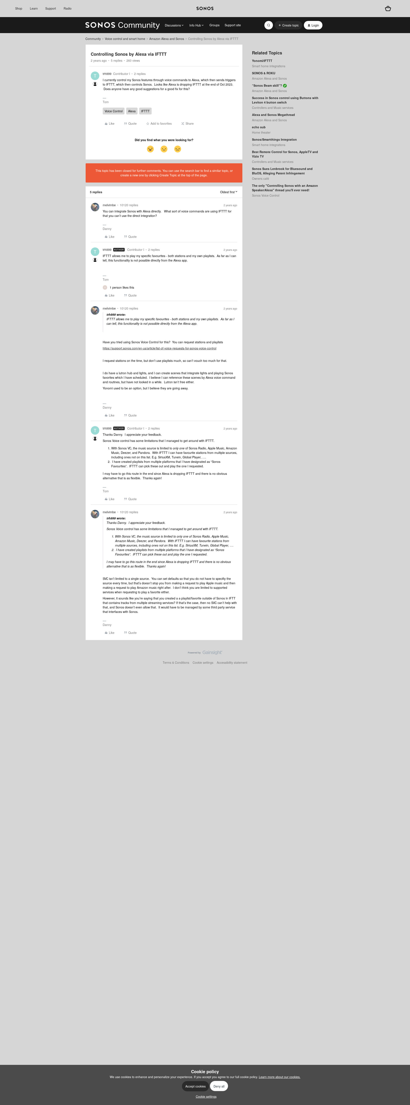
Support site (233, 25)
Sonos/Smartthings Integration (274, 139)
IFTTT (145, 111)
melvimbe (109, 205)
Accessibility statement (232, 662)
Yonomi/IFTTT (262, 60)
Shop (18, 8)
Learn (34, 8)
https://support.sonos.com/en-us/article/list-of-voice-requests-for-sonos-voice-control (159, 348)
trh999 (107, 74)
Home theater (261, 132)
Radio (68, 8)
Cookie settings (203, 662)
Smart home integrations (268, 66)
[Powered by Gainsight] (205, 653)
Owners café (260, 178)
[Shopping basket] (388, 8)
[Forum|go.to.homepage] (122, 25)
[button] (288, 25)
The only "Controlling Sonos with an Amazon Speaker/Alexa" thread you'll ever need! (285, 187)
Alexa (132, 111)
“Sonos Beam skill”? (267, 85)
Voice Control (114, 111)
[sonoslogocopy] (205, 8)
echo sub (259, 127)
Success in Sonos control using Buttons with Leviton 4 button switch (285, 100)
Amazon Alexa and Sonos (166, 39)
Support (50, 8)
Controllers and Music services (272, 107)
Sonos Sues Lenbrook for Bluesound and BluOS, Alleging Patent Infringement (282, 171)
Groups (214, 25)
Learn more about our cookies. (279, 1077)
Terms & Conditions (176, 662)
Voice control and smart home (125, 39)
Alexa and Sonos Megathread (273, 115)
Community (93, 39)
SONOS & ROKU (263, 73)
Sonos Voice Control (265, 195)
